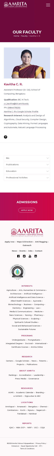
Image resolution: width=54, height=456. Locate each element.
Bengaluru (32, 406)
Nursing (28, 315)
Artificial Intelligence (33, 294)
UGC (36, 427)
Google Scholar (22, 361)
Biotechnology (14, 304)
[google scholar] (5, 137)
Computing (39, 304)
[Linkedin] (35, 256)
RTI (40, 446)
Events (23, 251)
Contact (38, 251)
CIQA (42, 427)
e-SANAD (18, 396)
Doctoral (29, 343)
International (40, 343)
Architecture (15, 294)
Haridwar (33, 414)
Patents (42, 361)
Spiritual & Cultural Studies (26, 322)
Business (28, 304)
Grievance (15, 446)
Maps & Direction (25, 242)
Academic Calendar (24, 392)
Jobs (30, 251)
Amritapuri (10, 406)
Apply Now (27, 210)
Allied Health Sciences (21, 301)
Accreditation (25, 375)
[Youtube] (30, 256)
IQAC (11, 427)
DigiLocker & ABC (32, 396)
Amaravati (21, 406)
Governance (33, 379)
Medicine (38, 311)
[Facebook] (18, 256)
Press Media (20, 379)
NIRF (29, 427)
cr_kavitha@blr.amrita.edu (16, 103)
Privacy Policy (41, 443)
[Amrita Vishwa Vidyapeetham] (15, 5)
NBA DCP (20, 427)
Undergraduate (18, 340)
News (14, 251)
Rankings (13, 375)
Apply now (9, 242)
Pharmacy (38, 315)
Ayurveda (37, 301)
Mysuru (31, 410)
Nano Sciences (15, 315)
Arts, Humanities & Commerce (32, 290)
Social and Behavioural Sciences (26, 326)
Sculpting (35, 319)
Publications (32, 364)
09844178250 (14, 107)
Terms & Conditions (27, 449)
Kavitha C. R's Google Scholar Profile (21, 111)
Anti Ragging (41, 242)
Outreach (27, 245)
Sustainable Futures (27, 329)
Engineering (28, 308)
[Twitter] (24, 256)
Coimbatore (12, 410)
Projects (20, 364)
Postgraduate (34, 340)
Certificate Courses (19, 347)
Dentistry (16, 308)
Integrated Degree (14, 343)
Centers (9, 361)
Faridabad (21, 414)
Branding (40, 392)
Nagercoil (40, 410)
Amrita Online (37, 347)
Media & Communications (21, 311)
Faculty (24, 36)
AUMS (11, 392)
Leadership (39, 375)
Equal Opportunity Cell (29, 446)
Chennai (43, 406)
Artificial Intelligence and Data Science (26, 297)
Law (38, 308)
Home (16, 36)
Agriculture (11, 290)
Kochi (22, 410)
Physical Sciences (20, 319)
